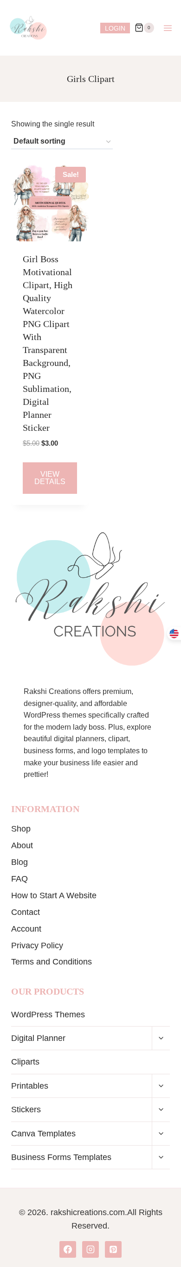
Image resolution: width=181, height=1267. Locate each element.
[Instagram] (90, 1249)
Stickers (26, 1109)
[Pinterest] (113, 1249)
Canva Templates (43, 1133)
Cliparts (25, 1061)
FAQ (19, 878)
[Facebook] (67, 1249)
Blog (19, 862)
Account (26, 928)
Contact (25, 912)
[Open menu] (167, 27)
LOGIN (115, 28)
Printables (29, 1086)
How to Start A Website (54, 895)
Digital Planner (38, 1038)
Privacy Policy (37, 945)
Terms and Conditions (51, 961)
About (22, 845)
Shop (21, 828)
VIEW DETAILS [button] (49, 477)
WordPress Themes (48, 1014)
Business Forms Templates (61, 1157)
